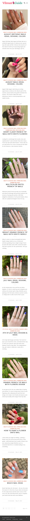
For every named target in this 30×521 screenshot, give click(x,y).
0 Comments (11, 54)
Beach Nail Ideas (15, 483)
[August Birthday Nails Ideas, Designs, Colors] (15, 19)
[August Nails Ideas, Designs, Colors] (15, 67)
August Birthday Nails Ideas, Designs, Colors (15, 35)
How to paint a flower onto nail (15, 432)
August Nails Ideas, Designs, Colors (15, 83)
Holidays (21, 329)
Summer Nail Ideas (22, 32)
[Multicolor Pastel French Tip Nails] (15, 168)
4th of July (5, 329)
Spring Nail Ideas (21, 128)
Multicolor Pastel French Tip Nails (15, 185)
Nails (14, 32)
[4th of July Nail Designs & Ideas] (15, 316)
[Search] (23, 3)
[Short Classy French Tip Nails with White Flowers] (15, 115)
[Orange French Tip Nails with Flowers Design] (15, 368)
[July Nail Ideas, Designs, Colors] (15, 265)
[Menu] (27, 3)
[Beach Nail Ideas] (15, 468)
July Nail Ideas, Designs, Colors (15, 281)
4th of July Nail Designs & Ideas (15, 334)
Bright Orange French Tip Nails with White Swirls (15, 233)
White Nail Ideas (20, 130)
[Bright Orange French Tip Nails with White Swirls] (15, 217)
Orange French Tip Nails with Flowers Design (15, 383)
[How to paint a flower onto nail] (15, 414)
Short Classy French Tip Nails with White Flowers (15, 133)
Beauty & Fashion (8, 32)
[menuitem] (23, 3)
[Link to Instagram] (27, 517)
